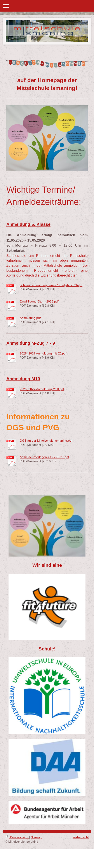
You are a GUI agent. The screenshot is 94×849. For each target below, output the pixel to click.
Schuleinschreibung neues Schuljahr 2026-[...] (51, 285)
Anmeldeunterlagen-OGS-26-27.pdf (44, 457)
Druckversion (19, 837)
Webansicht (81, 837)
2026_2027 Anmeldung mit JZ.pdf (43, 353)
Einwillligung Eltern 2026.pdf (39, 301)
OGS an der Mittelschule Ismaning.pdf (46, 440)
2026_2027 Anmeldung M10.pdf (42, 389)
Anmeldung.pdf (30, 318)
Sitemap (36, 837)
